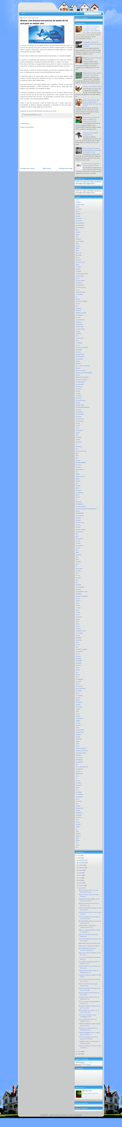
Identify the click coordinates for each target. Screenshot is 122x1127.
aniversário (79, 220)
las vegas (78, 571)
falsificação (79, 446)
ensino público (80, 414)
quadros (78, 704)
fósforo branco (80, 469)
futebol (78, 474)
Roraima (78, 725)
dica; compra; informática (83, 365)
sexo (77, 764)
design (78, 361)
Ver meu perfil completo (90, 1093)
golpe (77, 488)
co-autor (78, 317)
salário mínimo (80, 730)
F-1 (77, 444)
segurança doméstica (82, 750)
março (81, 883)
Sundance (79, 785)
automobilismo (80, 241)
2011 (79, 855)
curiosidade (79, 343)
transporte (79, 815)
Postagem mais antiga (66, 168)
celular (78, 299)
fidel (77, 453)
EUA (77, 435)
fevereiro (81, 885)
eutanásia (78, 437)
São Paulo (79, 739)
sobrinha (78, 771)
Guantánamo (79, 492)
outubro (81, 865)
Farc (77, 448)
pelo (77, 647)
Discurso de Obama (81, 379)
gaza (77, 483)
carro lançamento (81, 287)
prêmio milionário (81, 688)
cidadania (78, 308)
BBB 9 (77, 248)
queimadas (79, 707)
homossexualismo (81, 506)
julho (80, 872)
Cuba (77, 340)
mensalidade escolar (82, 591)
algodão (78, 213)
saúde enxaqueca (81, 748)
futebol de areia (80, 476)
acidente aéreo (80, 204)
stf (76, 778)
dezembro (82, 860)
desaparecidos (80, 354)
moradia (78, 607)
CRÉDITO (78, 333)
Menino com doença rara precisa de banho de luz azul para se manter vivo (44, 22)
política (78, 670)
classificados (79, 315)
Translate (88, 1064)
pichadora (78, 658)
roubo (77, 727)
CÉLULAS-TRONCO (81, 301)
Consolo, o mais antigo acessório (92, 86)
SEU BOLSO (79, 760)
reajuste (78, 709)
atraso (77, 234)
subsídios (78, 783)
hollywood (78, 502)
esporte (78, 425)
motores (78, 612)
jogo (77, 557)
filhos (77, 455)
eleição (78, 402)
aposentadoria (80, 223)
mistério (78, 601)
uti (76, 829)
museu (78, 624)
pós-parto (78, 681)
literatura (78, 578)
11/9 (77, 200)
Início (23, 13)
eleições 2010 (80, 405)
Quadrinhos (79, 702)
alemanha (78, 209)
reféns (77, 713)
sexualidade (79, 769)
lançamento (79, 568)
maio (80, 878)
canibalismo (79, 283)
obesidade (79, 637)
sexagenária (79, 762)
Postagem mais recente (27, 168)
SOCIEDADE (79, 773)
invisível (78, 548)
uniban (78, 826)
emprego (78, 409)
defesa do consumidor (82, 347)
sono (77, 776)
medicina (78, 584)
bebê (77, 250)
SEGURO (78, 755)
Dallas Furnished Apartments (61, 1115)
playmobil (78, 663)
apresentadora (80, 225)
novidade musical (81, 630)
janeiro (81, 888)
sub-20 (78, 780)
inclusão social (80, 522)
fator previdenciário (81, 451)
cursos (78, 345)
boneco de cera (80, 262)
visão (77, 838)
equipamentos (80, 419)
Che (77, 306)
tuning (77, 822)
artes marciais (80, 227)
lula (77, 582)
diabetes (78, 363)
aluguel (78, 216)
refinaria (78, 716)
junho (81, 875)
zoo (77, 847)
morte (77, 610)
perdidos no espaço (81, 649)
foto (77, 472)
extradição (79, 442)
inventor (78, 543)
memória (78, 589)
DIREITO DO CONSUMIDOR (84, 372)
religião (78, 720)
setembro (82, 867)
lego (77, 573)
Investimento (79, 545)
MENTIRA (78, 594)
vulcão (77, 845)
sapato (78, 741)
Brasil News (88, 1090)
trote (77, 819)
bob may (78, 260)
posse (77, 683)
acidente (78, 202)
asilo (77, 230)
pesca (77, 654)
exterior (78, 439)
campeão (78, 271)
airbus (77, 207)
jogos (77, 559)
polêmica (78, 665)
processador (79, 695)
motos (77, 614)
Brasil (77, 264)
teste (77, 803)
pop (77, 672)
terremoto (78, 801)
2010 (79, 858)
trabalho (78, 806)
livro (77, 580)
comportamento (80, 319)
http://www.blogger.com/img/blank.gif (86, 508)
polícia (77, 667)
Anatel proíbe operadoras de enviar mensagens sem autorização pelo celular (91, 119)
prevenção (79, 690)
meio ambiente (80, 587)
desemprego (79, 359)
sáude (77, 746)
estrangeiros (79, 430)
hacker (78, 497)
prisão (77, 693)
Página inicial (47, 168)
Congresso (79, 322)
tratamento (79, 817)
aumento (78, 239)
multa (77, 621)
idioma (78, 511)
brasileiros (79, 266)
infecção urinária (80, 529)
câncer (78, 278)
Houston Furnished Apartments (75, 1115)
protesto (78, 697)
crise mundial (79, 338)
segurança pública (81, 753)
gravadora (79, 490)
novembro (82, 862)
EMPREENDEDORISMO (83, 407)
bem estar (79, 253)
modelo (78, 605)
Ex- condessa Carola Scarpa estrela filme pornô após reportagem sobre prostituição (91, 28)
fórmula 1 (78, 467)
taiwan (77, 787)
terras (77, 799)
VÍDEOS (78, 833)
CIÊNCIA (78, 310)
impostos (78, 518)
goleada (78, 485)
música (78, 626)
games (78, 478)
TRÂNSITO (79, 813)
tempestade (79, 796)
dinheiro (78, 368)
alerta (77, 211)
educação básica (80, 400)
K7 (76, 566)
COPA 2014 (79, 324)
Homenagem (79, 504)
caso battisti (79, 294)
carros (77, 289)
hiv (76, 499)
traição (78, 810)
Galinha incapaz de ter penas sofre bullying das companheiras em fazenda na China (92, 150)
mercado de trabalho (82, 596)
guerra (78, 495)
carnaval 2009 (80, 285)
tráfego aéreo (80, 808)
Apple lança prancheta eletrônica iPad (89, 943)
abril (80, 880)
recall (77, 711)
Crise (77, 336)
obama (78, 635)
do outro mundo (80, 382)
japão (77, 552)
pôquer (78, 674)
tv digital (78, 824)
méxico (78, 598)
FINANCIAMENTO (81, 462)
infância (78, 524)
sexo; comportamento (82, 766)
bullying (78, 269)
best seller (79, 255)
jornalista (78, 561)
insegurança (79, 531)
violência (78, 836)
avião (77, 243)
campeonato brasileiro (82, 273)
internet (78, 541)
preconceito (79, 686)
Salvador (78, 734)
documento (79, 386)
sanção (78, 737)
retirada (78, 723)
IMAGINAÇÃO (80, 513)
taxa (77, 789)
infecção (78, 527)
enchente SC (79, 412)
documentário (80, 384)
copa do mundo (80, 329)
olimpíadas (79, 640)
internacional (79, 538)
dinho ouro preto (80, 370)
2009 (79, 1051)
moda (77, 603)
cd (76, 296)
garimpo (78, 481)
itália (77, 550)
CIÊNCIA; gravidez (81, 313)
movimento (79, 617)
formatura (78, 465)
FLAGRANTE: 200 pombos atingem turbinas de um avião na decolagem (92, 44)
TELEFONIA (79, 794)
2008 (79, 1054)
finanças (78, 460)
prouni (77, 700)
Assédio (78, 232)
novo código (79, 633)
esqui (77, 428)
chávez (78, 303)
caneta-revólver (80, 280)
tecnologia (79, 792)
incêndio (78, 520)
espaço (78, 423)
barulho (78, 246)
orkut (77, 642)
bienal (77, 257)
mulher (78, 619)
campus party (80, 276)
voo (77, 843)
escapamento (80, 421)
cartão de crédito (80, 292)
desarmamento (80, 356)
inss (77, 534)
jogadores (78, 554)
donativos (78, 389)
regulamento (79, 718)
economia (78, 395)
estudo (78, 432)
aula (77, 237)
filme (77, 458)
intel (77, 536)
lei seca (78, 575)
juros (77, 564)
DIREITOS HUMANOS (82, 377)
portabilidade (79, 679)
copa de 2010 (80, 326)
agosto (81, 870)
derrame (78, 352)
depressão (79, 349)
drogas (78, 391)
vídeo (77, 831)
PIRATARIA (79, 660)
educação (78, 398)
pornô (77, 677)
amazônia (78, 218)
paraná (78, 644)
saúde (77, 743)
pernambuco (79, 651)
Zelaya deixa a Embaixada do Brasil (89, 946)
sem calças (79, 757)
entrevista (78, 416)
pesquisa (78, 656)
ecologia (78, 393)
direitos (78, 375)
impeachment (80, 515)
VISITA (78, 840)
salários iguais (80, 732)
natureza (78, 628)
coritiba (78, 331)
